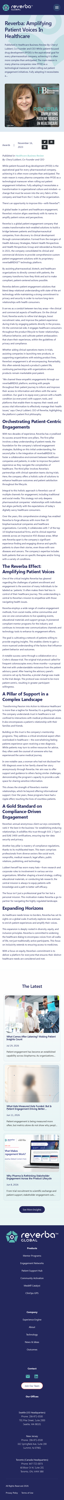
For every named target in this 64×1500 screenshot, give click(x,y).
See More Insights (32, 1209)
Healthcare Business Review (29, 155)
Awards (6, 144)
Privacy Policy (12, 1492)
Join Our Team (32, 1385)
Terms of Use (27, 1492)
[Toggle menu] (57, 7)
